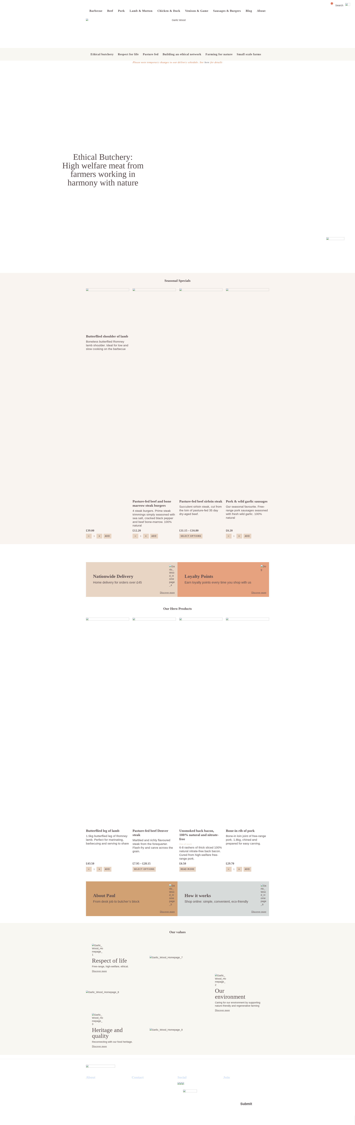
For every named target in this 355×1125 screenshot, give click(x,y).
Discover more (167, 592)
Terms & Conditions (99, 1083)
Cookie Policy (95, 1088)
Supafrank (196, 1118)
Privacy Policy (95, 1093)
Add (107, 536)
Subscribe (92, 1108)
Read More (187, 869)
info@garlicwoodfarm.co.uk (150, 1098)
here (207, 62)
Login (89, 1103)
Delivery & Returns (98, 1098)
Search (339, 5)
